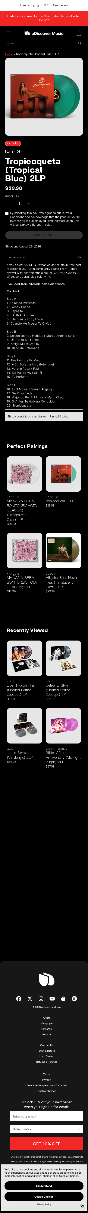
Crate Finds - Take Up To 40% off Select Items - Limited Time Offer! (44, 18)
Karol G (12, 151)
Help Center (47, 1056)
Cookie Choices (46, 1091)
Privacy (46, 1080)
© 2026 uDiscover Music (46, 1007)
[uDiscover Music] (44, 33)
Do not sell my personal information (46, 1085)
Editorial (46, 1034)
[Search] (79, 43)
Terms (46, 1074)
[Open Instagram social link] (41, 998)
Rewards (46, 1029)
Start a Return (47, 1050)
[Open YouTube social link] (52, 998)
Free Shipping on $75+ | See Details (44, 5)
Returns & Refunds (46, 1062)
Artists (46, 1017)
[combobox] (44, 43)
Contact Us (46, 1045)
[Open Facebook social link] (18, 998)
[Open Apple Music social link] (63, 998)
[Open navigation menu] (9, 33)
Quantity (12, 196)
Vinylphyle (47, 1023)
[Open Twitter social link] (30, 998)
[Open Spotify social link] (74, 998)
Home (9, 54)
